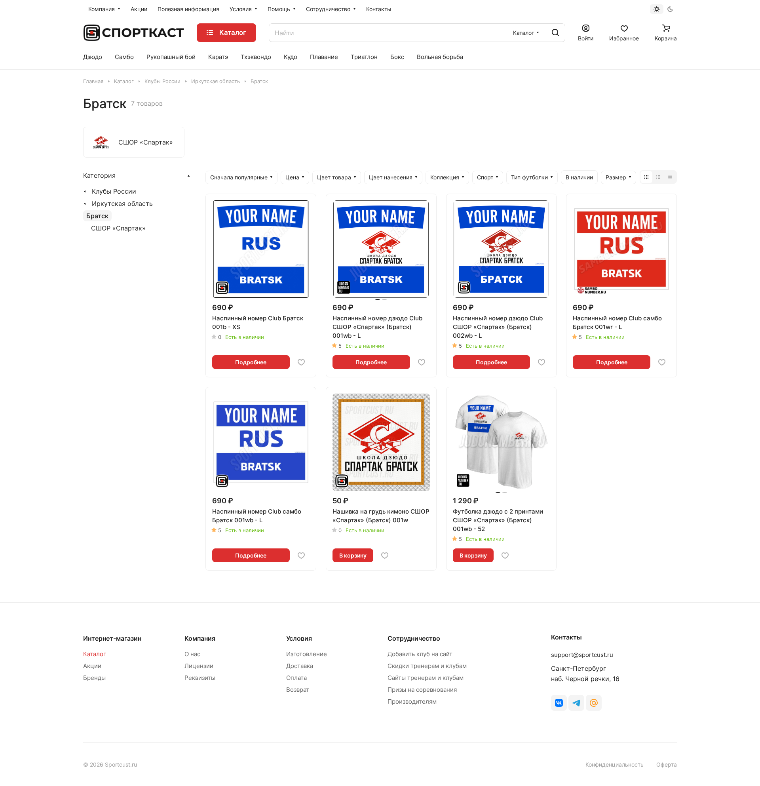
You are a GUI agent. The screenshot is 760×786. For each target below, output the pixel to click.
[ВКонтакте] (559, 703)
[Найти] (555, 32)
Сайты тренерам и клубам (426, 677)
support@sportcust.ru (582, 654)
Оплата (296, 677)
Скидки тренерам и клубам (427, 666)
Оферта (666, 764)
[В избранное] (301, 362)
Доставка (299, 666)
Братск (97, 216)
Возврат (297, 689)
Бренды (94, 677)
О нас (192, 654)
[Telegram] (576, 703)
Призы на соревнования (422, 689)
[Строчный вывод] (658, 177)
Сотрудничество (414, 638)
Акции (92, 666)
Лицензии (198, 666)
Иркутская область (122, 203)
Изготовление (306, 654)
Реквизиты (199, 677)
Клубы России (114, 191)
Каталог (94, 654)
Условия (299, 638)
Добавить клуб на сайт (420, 654)
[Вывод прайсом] (670, 177)
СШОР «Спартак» (118, 228)
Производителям (412, 701)
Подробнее (250, 362)
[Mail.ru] (594, 703)
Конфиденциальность (614, 764)
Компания (199, 638)
